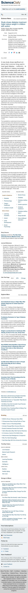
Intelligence (5, 464)
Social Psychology (7, 226)
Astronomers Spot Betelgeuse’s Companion (13, 435)
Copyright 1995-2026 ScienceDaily (11, 575)
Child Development (7, 221)
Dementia (4, 461)
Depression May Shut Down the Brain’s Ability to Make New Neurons (14, 488)
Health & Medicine (7, 195)
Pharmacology (8, 201)
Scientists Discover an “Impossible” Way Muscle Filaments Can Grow (13, 400)
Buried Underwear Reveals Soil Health (12, 428)
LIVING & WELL (4, 466)
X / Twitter (6, 551)
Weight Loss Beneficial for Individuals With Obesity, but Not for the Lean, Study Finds (13, 331)
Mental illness (21, 195)
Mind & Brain (5, 211)
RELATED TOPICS (6, 191)
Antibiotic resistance (21, 208)
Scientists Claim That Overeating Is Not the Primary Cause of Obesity (13, 378)
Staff (11, 571)
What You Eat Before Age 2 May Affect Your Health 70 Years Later (13, 484)
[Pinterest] (14, 53)
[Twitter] (12, 53)
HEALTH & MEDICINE (5, 447)
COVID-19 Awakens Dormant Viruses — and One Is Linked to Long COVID (14, 519)
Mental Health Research (8, 452)
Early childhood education (22, 219)
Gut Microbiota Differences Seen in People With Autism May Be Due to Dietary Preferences (13, 363)
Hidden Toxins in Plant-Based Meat (11, 423)
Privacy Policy (5, 573)
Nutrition (4, 469)
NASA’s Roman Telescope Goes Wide (12, 419)
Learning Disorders (6, 214)
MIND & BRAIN (4, 457)
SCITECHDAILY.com (11, 391)
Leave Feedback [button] (7, 564)
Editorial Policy (14, 573)
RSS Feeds (6, 538)
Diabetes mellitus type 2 (22, 212)
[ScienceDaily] (11, 2)
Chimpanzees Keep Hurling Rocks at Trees (13, 421)
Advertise (23, 571)
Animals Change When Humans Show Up (13, 426)
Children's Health (8, 208)
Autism (6, 218)
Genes (4, 454)
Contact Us (6, 566)
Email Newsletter (7, 535)
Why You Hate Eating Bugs (9, 438)
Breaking (3, 415)
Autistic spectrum (22, 204)
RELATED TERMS (20, 191)
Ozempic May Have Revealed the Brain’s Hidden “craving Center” (13, 505)
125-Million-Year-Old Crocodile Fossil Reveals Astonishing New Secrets (13, 405)
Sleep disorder (22, 215)
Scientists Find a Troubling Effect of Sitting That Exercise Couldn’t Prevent (13, 409)
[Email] (19, 53)
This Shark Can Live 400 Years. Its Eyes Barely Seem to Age (13, 511)
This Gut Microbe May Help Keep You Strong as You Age (14, 515)
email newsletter (20, 9)
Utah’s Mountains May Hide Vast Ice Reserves (14, 431)
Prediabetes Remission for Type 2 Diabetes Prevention (13, 318)
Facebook (6, 549)
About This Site (5, 571)
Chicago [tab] (23, 278)
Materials (3, 235)
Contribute (17, 571)
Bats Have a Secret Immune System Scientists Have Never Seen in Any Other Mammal (13, 396)
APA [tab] (17, 278)
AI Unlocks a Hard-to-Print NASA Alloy (12, 433)
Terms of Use (23, 573)
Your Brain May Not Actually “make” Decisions (14, 497)
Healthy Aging (6, 471)
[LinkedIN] (17, 53)
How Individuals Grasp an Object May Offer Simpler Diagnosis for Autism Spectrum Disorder (13, 303)
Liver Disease (6, 449)
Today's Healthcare (7, 204)
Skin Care (5, 474)
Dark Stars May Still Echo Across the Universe (14, 440)
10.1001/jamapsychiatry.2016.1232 (12, 272)
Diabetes (6, 198)
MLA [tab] (12, 278)
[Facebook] (9, 53)
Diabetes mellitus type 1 (22, 201)
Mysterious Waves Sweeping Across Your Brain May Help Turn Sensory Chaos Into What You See (13, 501)
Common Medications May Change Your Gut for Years (14, 492)
